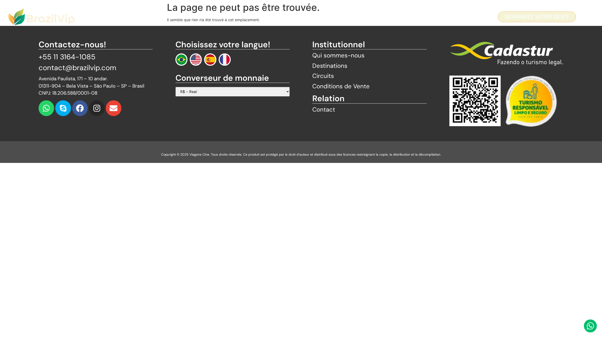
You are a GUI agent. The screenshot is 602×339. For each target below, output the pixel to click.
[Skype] (63, 108)
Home (205, 16)
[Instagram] (97, 108)
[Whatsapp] (46, 108)
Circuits (334, 16)
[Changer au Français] (225, 59)
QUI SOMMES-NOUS (245, 16)
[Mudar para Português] (181, 59)
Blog (359, 16)
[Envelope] (114, 108)
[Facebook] (80, 108)
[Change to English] (196, 59)
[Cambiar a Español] (210, 59)
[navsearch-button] (584, 17)
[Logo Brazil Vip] (41, 16)
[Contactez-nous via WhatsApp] (590, 326)
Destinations (296, 16)
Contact (386, 16)
